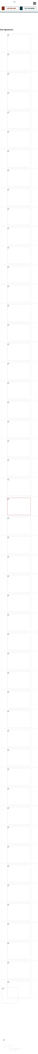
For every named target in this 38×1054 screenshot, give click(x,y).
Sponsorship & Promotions (13, 1011)
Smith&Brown (29, 1037)
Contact (5, 1016)
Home (4, 1006)
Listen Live (27, 1006)
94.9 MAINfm (13, 1037)
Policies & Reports (9, 1013)
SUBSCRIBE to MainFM (10, 1008)
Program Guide (15, 1006)
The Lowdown (24, 1013)
